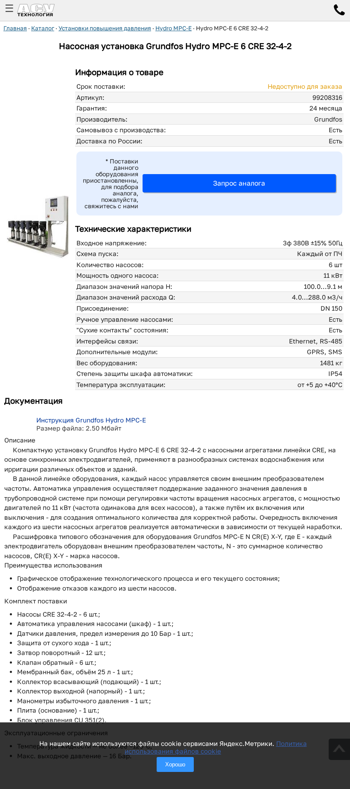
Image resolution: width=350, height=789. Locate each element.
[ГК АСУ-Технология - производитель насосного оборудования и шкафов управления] (45, 10)
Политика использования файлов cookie (216, 747)
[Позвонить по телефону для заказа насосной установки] (339, 11)
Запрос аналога (239, 183)
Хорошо (175, 764)
